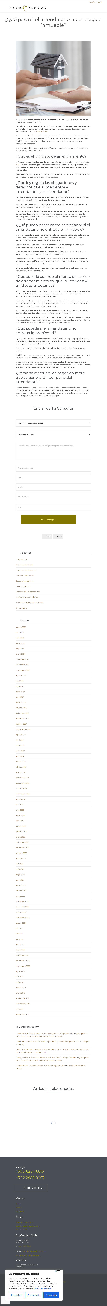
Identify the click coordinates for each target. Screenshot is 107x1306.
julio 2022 (19, 864)
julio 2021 (19, 928)
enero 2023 (20, 837)
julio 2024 (19, 740)
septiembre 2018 (23, 1004)
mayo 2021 (20, 939)
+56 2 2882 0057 (24, 1246)
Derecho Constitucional (26, 570)
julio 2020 (20, 977)
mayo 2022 (20, 874)
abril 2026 (20, 648)
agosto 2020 (21, 971)
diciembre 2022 (22, 842)
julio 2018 (19, 1009)
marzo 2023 (21, 826)
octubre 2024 (21, 724)
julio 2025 (19, 681)
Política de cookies (42, 1289)
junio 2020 (20, 982)
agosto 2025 (21, 675)
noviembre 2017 (22, 1014)
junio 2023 (20, 810)
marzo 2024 (21, 761)
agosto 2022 (21, 858)
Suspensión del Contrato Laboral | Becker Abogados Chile (40, 1066)
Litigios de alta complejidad (27, 597)
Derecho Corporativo (25, 576)
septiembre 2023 (23, 794)
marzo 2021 (20, 950)
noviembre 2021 (22, 907)
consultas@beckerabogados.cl (33, 1251)
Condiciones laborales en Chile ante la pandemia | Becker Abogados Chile (47, 1042)
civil (17, 165)
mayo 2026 (20, 643)
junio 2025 (20, 686)
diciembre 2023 (22, 778)
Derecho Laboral (23, 586)
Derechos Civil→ (22, 1230)
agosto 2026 (21, 627)
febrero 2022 (21, 891)
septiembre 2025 (23, 670)
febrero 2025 (21, 708)
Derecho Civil (21, 559)
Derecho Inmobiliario (25, 581)
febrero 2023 (21, 831)
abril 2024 (20, 756)
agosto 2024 (21, 735)
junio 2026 (20, 638)
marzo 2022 (20, 885)
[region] (34, 1285)
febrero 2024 (21, 767)
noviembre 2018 (22, 998)
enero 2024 (20, 772)
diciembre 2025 (22, 659)
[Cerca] (58, 1271)
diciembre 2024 (22, 713)
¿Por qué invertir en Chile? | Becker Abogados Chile (37, 1050)
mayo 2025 (20, 692)
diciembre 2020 (22, 955)
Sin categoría (21, 608)
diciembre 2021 (22, 901)
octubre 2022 (21, 853)
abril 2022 (20, 880)
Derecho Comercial (24, 565)
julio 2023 (19, 805)
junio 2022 (20, 869)
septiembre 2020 (23, 966)
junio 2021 (20, 934)
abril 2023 (20, 821)
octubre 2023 (21, 788)
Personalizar (16, 1295)
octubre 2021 (21, 912)
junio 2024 (20, 745)
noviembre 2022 (22, 848)
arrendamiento (41, 131)
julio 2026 (19, 632)
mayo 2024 (20, 751)
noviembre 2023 (22, 783)
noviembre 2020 (23, 961)
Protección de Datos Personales (29, 602)
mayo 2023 (20, 815)
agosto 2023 (21, 799)
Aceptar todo (51, 1295)
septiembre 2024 (23, 729)
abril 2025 (20, 697)
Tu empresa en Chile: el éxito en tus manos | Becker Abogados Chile (44, 1034)
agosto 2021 (21, 923)
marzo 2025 (20, 702)
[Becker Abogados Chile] (27, 8)
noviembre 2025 (22, 665)
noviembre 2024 (22, 718)
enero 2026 (20, 654)
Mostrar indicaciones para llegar (27, 1255)
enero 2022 (20, 896)
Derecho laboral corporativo (28, 592)
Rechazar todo (34, 1295)
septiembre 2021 (23, 918)
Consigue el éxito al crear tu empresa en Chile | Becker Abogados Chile (46, 1058)
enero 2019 (20, 993)
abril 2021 (19, 944)
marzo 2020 (21, 987)
